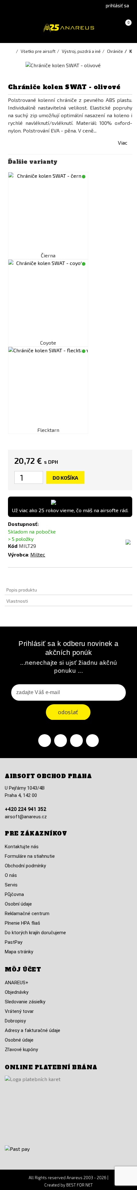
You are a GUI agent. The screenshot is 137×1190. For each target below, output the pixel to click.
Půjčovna (14, 894)
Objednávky (16, 992)
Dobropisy (15, 1021)
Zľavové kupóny (21, 1049)
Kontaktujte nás (22, 846)
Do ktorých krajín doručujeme (35, 933)
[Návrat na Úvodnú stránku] (12, 51)
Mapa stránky (19, 952)
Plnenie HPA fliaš (22, 923)
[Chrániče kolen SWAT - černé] (48, 212)
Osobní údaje (18, 904)
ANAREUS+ (16, 983)
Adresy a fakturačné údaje (32, 1030)
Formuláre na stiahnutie (30, 856)
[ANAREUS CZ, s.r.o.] (68, 27)
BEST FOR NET (79, 1184)
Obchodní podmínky (25, 866)
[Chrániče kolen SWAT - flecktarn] (48, 387)
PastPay (13, 942)
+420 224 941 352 (25, 809)
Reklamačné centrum (27, 913)
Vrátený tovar (19, 1011)
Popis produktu (21, 589)
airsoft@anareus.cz (26, 817)
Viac (122, 143)
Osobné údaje (19, 1040)
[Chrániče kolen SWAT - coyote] (48, 299)
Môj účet (23, 969)
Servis (11, 885)
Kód (13, 546)
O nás (11, 875)
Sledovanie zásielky (25, 1002)
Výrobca (18, 554)
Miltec (37, 554)
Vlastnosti (17, 601)
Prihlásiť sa (117, 5)
